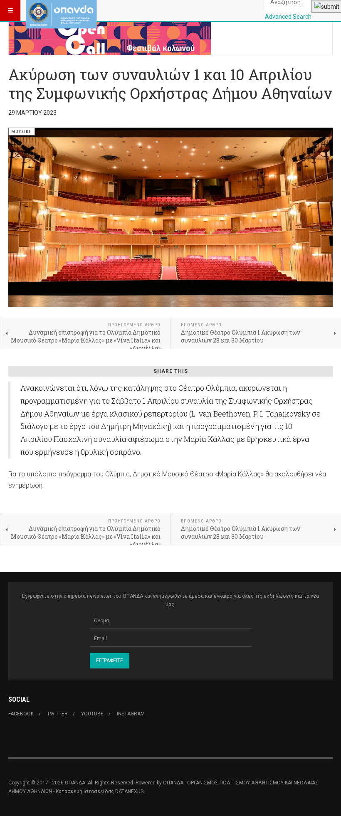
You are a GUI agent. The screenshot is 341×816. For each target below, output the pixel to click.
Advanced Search (288, 16)
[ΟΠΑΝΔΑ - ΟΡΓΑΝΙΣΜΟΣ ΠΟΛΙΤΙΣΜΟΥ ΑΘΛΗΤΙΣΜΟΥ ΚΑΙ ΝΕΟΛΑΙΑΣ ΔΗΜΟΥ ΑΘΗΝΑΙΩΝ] (61, 10)
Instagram (131, 714)
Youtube (92, 714)
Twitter (57, 714)
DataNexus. (130, 791)
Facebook (21, 714)
